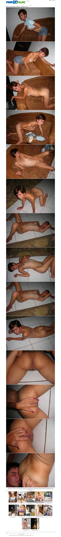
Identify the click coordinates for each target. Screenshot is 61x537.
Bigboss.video (50, 0)
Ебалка (30, 5)
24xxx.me (54, 0)
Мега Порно (30, 490)
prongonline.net (13, 535)
